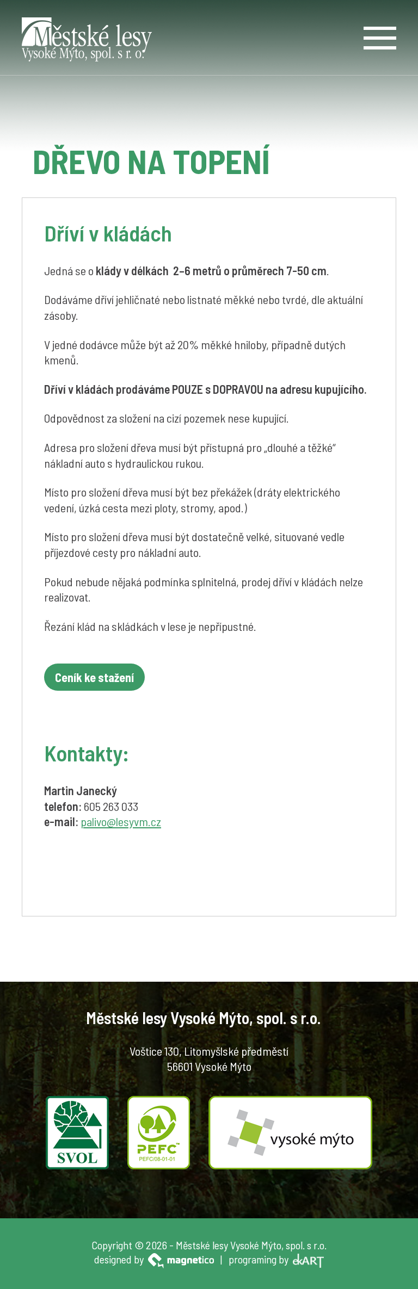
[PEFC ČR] (158, 1131)
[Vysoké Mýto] (290, 1131)
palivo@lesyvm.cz (121, 821)
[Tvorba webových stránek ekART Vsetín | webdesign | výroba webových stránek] (308, 1259)
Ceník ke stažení (94, 677)
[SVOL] (77, 1131)
